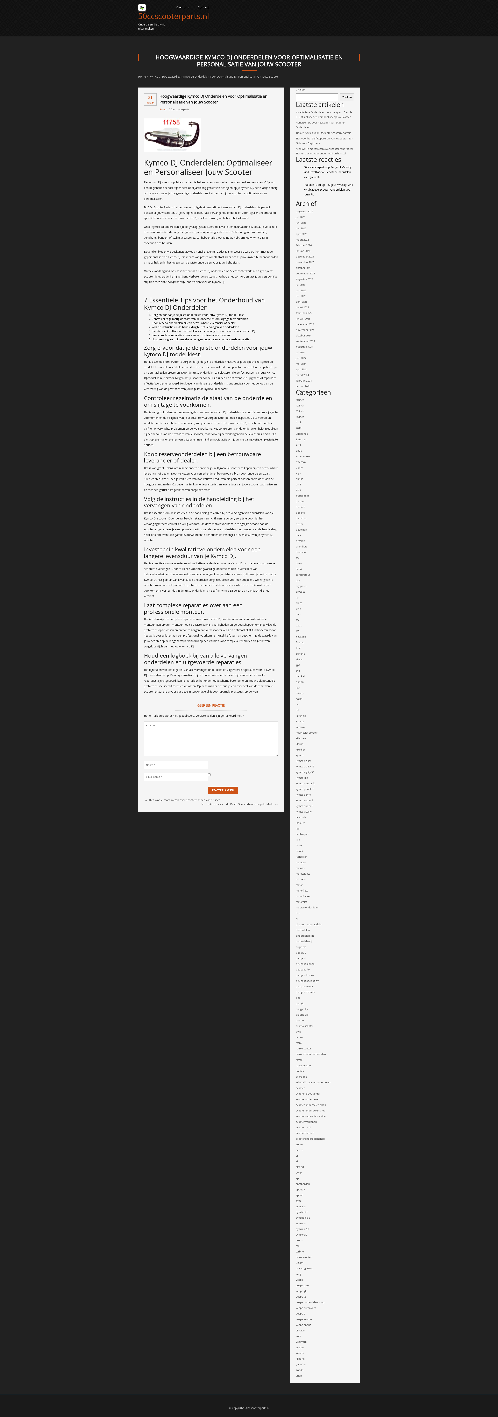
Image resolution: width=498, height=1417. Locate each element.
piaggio (300, 1003)
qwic (298, 1031)
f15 (298, 631)
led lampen (302, 834)
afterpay (301, 462)
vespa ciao (302, 1285)
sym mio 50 (302, 1229)
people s (301, 952)
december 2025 (305, 256)
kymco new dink (305, 783)
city (298, 580)
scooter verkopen (306, 1122)
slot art (300, 1167)
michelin (301, 879)
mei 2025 (301, 296)
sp (297, 1178)
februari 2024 (304, 380)
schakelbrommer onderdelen (313, 1082)
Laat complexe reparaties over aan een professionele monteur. (191, 335)
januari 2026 (303, 251)
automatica (302, 495)
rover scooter (304, 1065)
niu (298, 913)
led (298, 828)
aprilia (299, 479)
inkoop (300, 693)
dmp (298, 614)
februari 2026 (304, 245)
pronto (300, 1020)
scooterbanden (305, 1133)
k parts (300, 721)
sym (298, 1200)
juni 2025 (301, 290)
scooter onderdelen (307, 1099)
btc (297, 558)
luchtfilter (301, 856)
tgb (298, 1246)
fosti (298, 648)
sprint (299, 1195)
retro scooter (303, 1048)
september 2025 (305, 273)
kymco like (302, 777)
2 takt (299, 422)
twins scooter (304, 1257)
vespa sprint (303, 1325)
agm (298, 473)
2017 (298, 428)
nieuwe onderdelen (307, 907)
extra (299, 625)
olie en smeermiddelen (309, 924)
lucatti (299, 851)
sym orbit (301, 1234)
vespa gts (301, 1291)
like (298, 840)
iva (297, 704)
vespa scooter (304, 1319)
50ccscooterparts (179, 109)
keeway (300, 727)
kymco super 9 (304, 806)
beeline (300, 512)
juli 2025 (300, 284)
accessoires (303, 456)
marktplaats (303, 873)
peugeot (301, 958)
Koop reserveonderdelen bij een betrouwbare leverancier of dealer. (194, 323)
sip (297, 1161)
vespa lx (301, 1296)
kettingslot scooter (307, 732)
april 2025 (301, 301)
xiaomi (300, 1353)
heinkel (300, 676)
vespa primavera (306, 1308)
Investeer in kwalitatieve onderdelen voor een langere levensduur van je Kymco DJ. (204, 331)
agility (299, 467)
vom (298, 1336)
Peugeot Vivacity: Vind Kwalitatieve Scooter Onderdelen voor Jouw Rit (328, 172)
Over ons (182, 7)
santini (300, 1071)
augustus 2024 (304, 347)
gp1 (298, 665)
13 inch (300, 411)
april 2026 (301, 234)
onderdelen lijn (305, 935)
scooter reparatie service (311, 1116)
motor (299, 885)
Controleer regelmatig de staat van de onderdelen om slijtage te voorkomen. (200, 319)
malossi (300, 868)
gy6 (298, 670)
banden (300, 501)
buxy (299, 563)
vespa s (300, 1313)
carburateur (303, 574)
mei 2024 (301, 363)
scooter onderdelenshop (310, 1110)
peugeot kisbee (305, 975)
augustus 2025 (304, 279)
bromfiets (301, 546)
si (297, 1155)
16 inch (300, 417)
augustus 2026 (304, 211)
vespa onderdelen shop (310, 1302)
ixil (297, 710)
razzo (299, 1037)
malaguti (301, 862)
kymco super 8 (304, 800)
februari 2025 (304, 313)
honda (300, 682)
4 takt (299, 445)
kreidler (300, 749)
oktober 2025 (303, 268)
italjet (299, 699)
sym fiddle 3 (303, 1217)
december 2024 (305, 324)
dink (298, 608)
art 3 (298, 484)
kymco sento (303, 794)
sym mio (301, 1223)
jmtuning (301, 715)
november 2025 (305, 262)
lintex (299, 845)
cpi (297, 597)
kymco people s (305, 789)
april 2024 (301, 369)
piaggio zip (302, 1014)
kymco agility (303, 761)
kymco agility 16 (305, 766)
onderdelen (303, 930)
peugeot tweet (304, 986)
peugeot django (305, 964)
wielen (300, 1347)
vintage (300, 1330)
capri (299, 569)
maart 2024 (302, 375)
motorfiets (302, 890)
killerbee (301, 738)
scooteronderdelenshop (310, 1138)
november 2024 (305, 330)
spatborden (303, 1184)
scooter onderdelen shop (311, 1105)
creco (299, 603)
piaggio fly (302, 1009)
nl (297, 918)
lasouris (300, 823)
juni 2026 (301, 222)
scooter (300, 1088)
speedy (300, 1189)
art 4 (298, 490)
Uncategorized (304, 1268)
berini (299, 524)
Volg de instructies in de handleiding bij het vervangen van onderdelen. (196, 327)
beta (298, 535)
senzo (299, 1150)
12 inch (300, 405)
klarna (299, 744)
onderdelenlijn (304, 941)
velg (298, 1274)
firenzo (300, 642)
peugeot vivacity (305, 992)
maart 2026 (302, 239)
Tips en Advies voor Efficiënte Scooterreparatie (323, 133)
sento (299, 1144)
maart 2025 (302, 307)
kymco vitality (304, 811)
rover (299, 1059)
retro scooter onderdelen (311, 1054)
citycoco (300, 591)
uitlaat (299, 1263)
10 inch (300, 400)
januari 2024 (303, 386)
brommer (301, 552)
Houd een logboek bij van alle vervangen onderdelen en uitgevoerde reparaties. (201, 339)
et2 (298, 620)
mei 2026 (301, 228)
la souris (301, 817)
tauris (299, 1240)
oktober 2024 (303, 335)
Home (142, 76)
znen (299, 1375)
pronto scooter (304, 1026)
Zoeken (300, 90)
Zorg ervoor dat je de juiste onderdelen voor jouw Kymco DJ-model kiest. (198, 315)
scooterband (303, 1127)
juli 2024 (300, 352)
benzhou (301, 518)
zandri (299, 1370)
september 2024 (305, 341)
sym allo (301, 1206)
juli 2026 (300, 217)
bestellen (301, 529)
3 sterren (301, 439)
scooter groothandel (308, 1093)
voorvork (301, 1341)
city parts (301, 586)
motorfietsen (303, 896)
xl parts (300, 1358)
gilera (299, 659)
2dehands (302, 433)
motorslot (301, 902)
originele (301, 947)
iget (298, 687)
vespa (299, 1279)
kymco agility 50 (305, 772)
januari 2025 (303, 318)
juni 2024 (301, 358)
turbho (300, 1251)
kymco (154, 76)
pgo (298, 997)
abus (299, 450)
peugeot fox (303, 969)
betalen (300, 541)
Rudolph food (312, 185)
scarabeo (301, 1076)
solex (299, 1172)
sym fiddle (302, 1212)
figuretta (301, 636)
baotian (300, 507)
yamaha (301, 1364)
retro (299, 1043)
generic (300, 653)
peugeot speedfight (307, 981)
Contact (203, 7)
